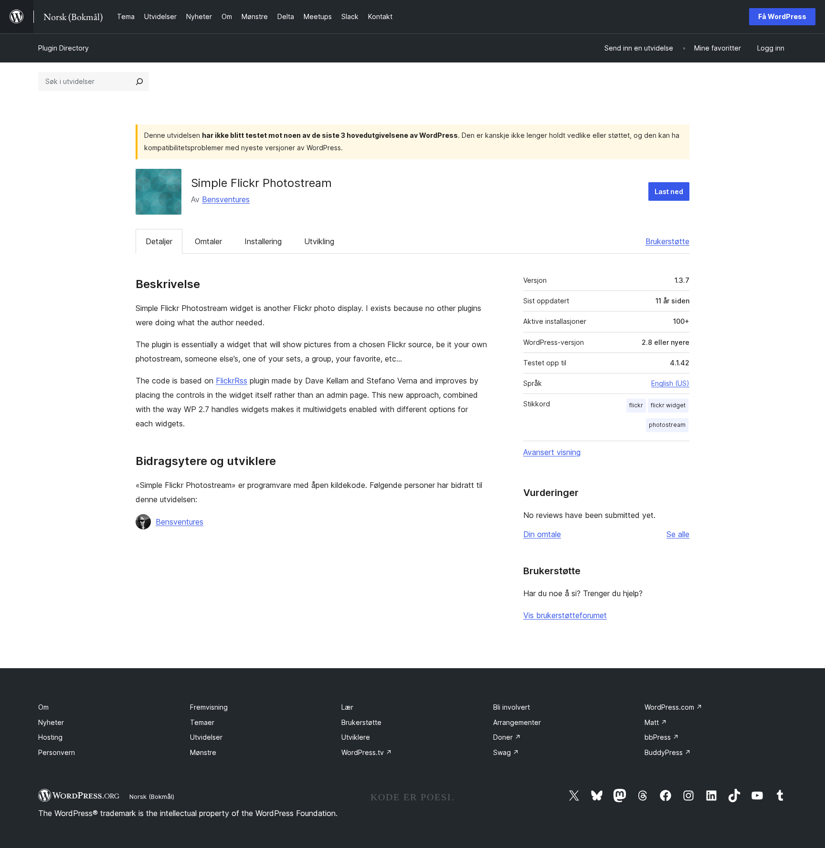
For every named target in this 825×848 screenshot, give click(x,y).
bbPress (662, 737)
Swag (506, 752)
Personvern (56, 752)
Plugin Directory (63, 48)
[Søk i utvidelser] (139, 81)
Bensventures (226, 199)
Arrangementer (517, 722)
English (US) (670, 383)
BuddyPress (668, 752)
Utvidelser (206, 737)
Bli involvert (511, 707)
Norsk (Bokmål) (151, 796)
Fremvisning (209, 707)
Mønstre (203, 752)
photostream (667, 424)
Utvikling (319, 241)
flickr (636, 405)
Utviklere (355, 737)
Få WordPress (782, 16)
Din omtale (542, 534)
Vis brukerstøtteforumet (565, 615)
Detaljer (159, 241)
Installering (263, 241)
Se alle (677, 534)
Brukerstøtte (667, 241)
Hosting (50, 737)
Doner (507, 737)
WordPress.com (673, 707)
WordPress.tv (366, 752)
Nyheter (51, 722)
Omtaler (208, 241)
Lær (347, 707)
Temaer (202, 722)
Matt (656, 722)
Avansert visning (552, 452)
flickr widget (668, 405)
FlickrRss (231, 380)
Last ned (669, 191)
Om (43, 707)
